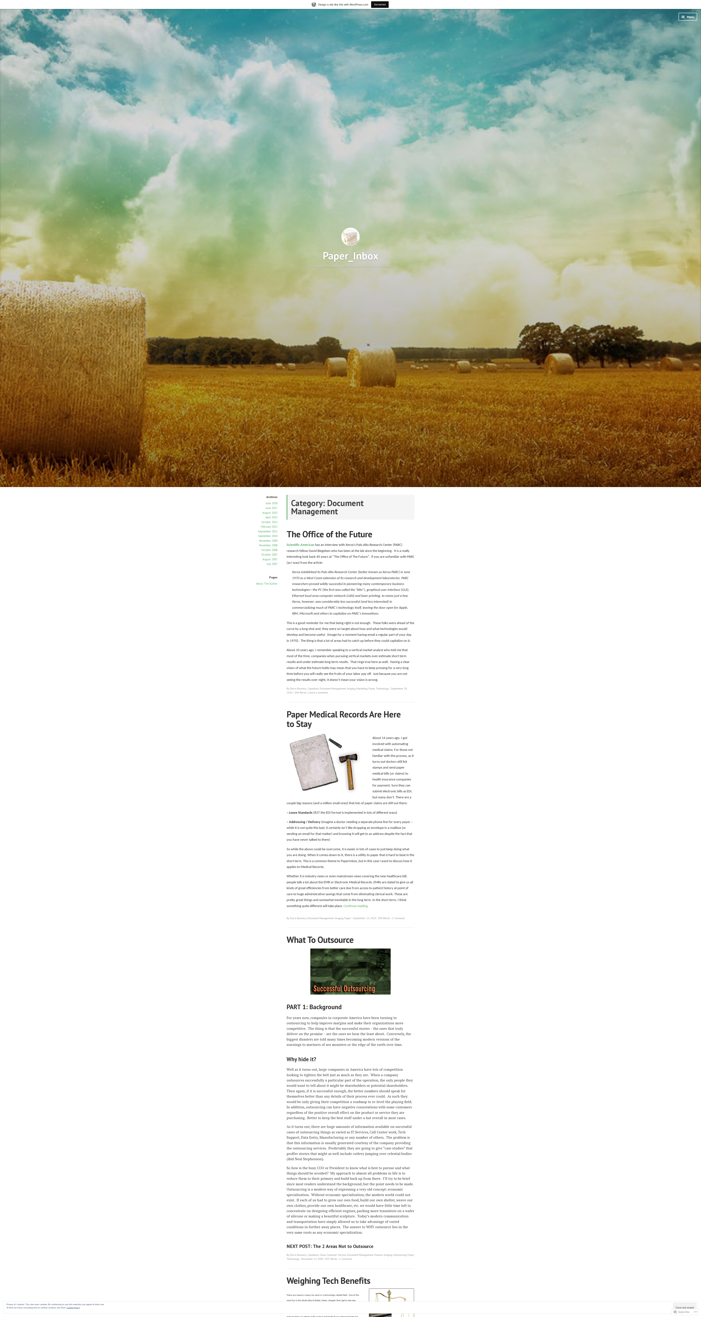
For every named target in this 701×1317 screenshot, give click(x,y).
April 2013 (271, 517)
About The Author (266, 583)
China (323, 1255)
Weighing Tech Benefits (328, 1280)
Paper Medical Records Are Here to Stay (344, 719)
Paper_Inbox (350, 256)
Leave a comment (318, 692)
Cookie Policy (73, 1307)
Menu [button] (690, 17)
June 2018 (271, 503)
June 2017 (271, 508)
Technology (382, 688)
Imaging (351, 688)
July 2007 (272, 564)
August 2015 (270, 512)
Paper (372, 688)
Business (302, 688)
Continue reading (356, 906)
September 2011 (267, 531)
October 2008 (269, 550)
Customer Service (336, 1255)
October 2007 (269, 554)
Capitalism (313, 688)
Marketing (362, 688)
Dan (292, 688)
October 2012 (269, 522)
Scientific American (300, 545)
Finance (378, 1255)
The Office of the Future (329, 534)
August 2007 (270, 559)
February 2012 (269, 526)
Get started (380, 4)
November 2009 (268, 540)
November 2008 (268, 545)
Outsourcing (399, 1255)
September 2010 (267, 536)
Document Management (333, 688)
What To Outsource (320, 939)
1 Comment (398, 918)
